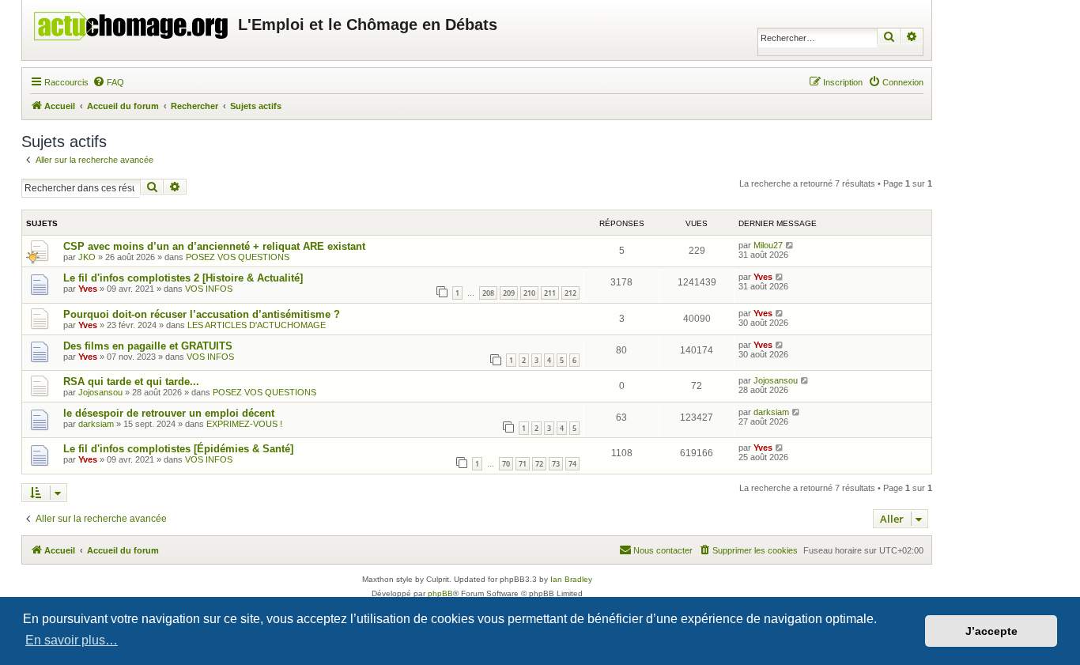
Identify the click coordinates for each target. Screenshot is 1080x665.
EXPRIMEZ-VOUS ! (244, 424)
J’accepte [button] (991, 631)
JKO (87, 257)
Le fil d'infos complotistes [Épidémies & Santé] (178, 449)
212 (570, 293)
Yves (87, 288)
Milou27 (768, 245)
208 (488, 293)
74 (572, 464)
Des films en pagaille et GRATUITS (147, 346)
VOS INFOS (208, 288)
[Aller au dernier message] (790, 245)
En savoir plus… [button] (71, 640)
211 (550, 293)
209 (509, 293)
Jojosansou (100, 392)
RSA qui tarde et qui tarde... (131, 381)
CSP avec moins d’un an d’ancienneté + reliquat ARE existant (214, 246)
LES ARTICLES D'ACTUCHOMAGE (256, 325)
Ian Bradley (571, 579)
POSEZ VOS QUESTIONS (237, 257)
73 (556, 464)
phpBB (440, 593)
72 (539, 464)
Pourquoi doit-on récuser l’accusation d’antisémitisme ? (201, 314)
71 (523, 464)
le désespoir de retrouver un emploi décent (168, 413)
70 (506, 464)
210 (529, 293)
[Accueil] (132, 22)
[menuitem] (108, 82)
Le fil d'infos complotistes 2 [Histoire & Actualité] (183, 278)
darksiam (96, 424)
